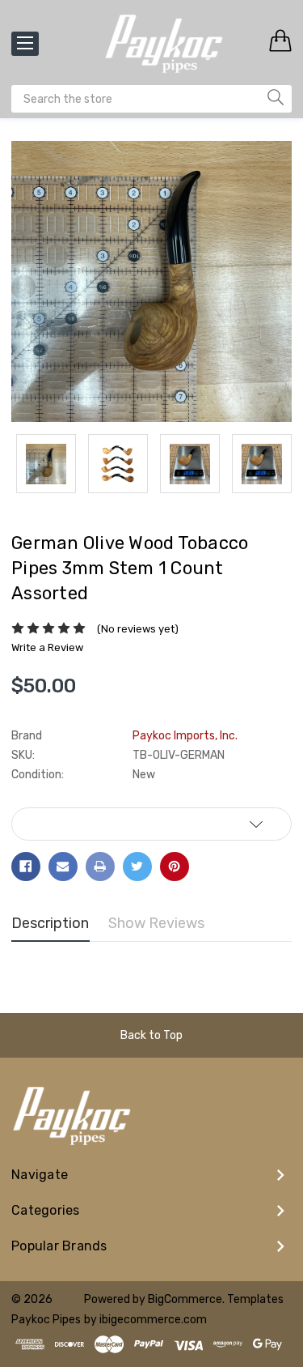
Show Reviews (156, 923)
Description (50, 923)
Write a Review (47, 647)
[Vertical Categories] (25, 44)
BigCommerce (185, 1299)
